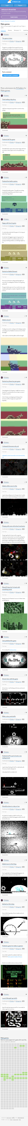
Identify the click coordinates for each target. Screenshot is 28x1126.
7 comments (5, 669)
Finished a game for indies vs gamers (12, 946)
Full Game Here (13, 650)
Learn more (14, 17)
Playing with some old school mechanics (13, 526)
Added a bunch (6, 320)
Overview (10, 30)
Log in (7, 5)
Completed (12, 21)
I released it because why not (10, 446)
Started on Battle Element (9, 271)
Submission (3, 30)
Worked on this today (8, 904)
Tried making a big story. (9, 99)
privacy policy (15, 1119)
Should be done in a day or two (11, 806)
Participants (16, 30)
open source (9, 1117)
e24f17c (13, 1117)
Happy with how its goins (9, 223)
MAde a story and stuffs (9, 716)
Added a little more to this (9, 486)
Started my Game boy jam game (11, 381)
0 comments (5, 69)
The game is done (7, 38)
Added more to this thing (9, 864)
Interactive (7, 21)
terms (11, 1119)
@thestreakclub (21, 1117)
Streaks (2, 21)
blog (20, 1119)
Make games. (5, 24)
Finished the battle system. (10, 181)
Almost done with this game (10, 679)
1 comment (4, 372)
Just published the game (9, 640)
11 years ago (4, 43)
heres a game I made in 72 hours (15, 956)
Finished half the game (8, 139)
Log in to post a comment (11, 75)
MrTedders (12, 41)
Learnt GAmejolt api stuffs (9, 998)
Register (20, 5)
